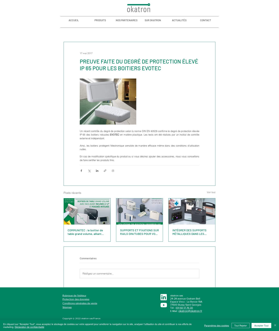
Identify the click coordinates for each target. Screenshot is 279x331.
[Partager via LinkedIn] (97, 170)
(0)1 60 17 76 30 (184, 307)
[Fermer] (275, 325)
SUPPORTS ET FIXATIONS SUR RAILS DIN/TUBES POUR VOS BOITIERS (139, 232)
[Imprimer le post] (112, 170)
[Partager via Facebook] (81, 170)
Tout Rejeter (240, 325)
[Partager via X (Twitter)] (89, 170)
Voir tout (211, 192)
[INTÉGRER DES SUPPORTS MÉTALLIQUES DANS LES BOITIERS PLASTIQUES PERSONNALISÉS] (192, 211)
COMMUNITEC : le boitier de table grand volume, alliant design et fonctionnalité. (85, 232)
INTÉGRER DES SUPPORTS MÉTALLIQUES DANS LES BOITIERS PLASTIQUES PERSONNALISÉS (189, 232)
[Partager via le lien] (105, 170)
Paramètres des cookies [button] (216, 325)
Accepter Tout (261, 325)
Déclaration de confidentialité (29, 327)
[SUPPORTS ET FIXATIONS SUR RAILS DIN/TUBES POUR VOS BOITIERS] (139, 211)
